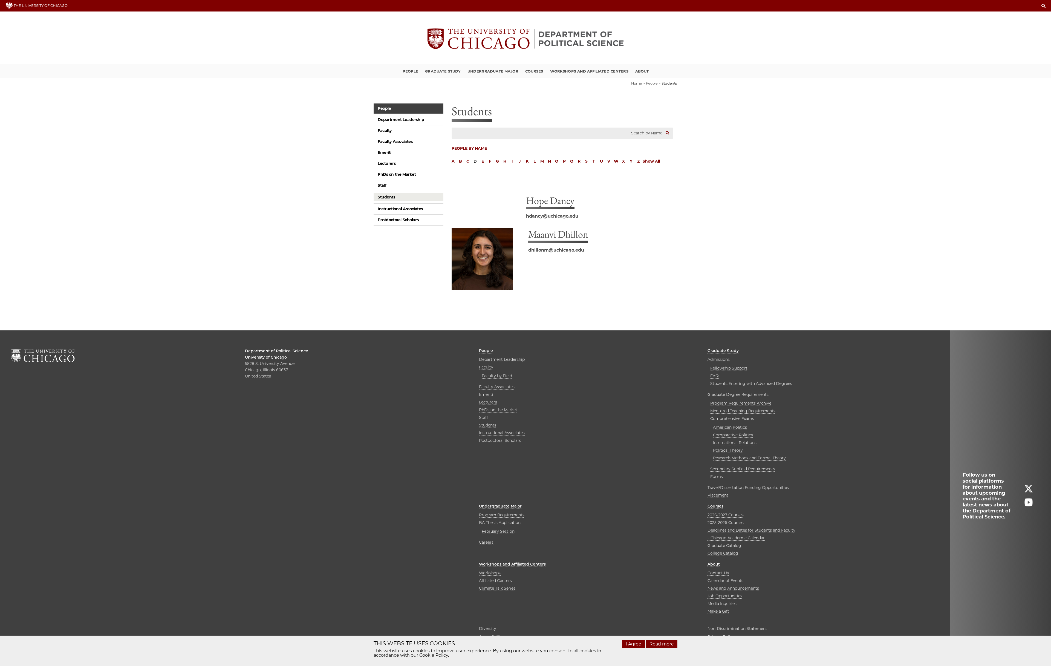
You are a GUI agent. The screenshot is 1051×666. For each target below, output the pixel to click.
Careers (486, 542)
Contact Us (718, 572)
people (652, 83)
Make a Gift (718, 611)
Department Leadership (401, 119)
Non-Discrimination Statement (737, 628)
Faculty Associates (395, 141)
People (410, 71)
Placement (718, 495)
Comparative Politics (733, 435)
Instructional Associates (400, 208)
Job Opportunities (725, 595)
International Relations (735, 442)
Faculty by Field (497, 375)
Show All (651, 161)
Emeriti (384, 152)
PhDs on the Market (397, 174)
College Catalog (723, 553)
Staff (382, 185)
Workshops (490, 572)
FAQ (714, 375)
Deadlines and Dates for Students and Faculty (751, 530)
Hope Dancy (550, 200)
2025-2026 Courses (726, 522)
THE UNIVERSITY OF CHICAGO (40, 5)
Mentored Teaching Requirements (742, 410)
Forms (716, 476)
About (642, 71)
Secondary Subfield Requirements (742, 468)
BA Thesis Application (500, 522)
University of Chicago (266, 357)
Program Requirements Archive (740, 403)
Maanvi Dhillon (558, 234)
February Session (498, 531)
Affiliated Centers (495, 580)
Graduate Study (443, 71)
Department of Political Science (276, 350)
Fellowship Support (728, 368)
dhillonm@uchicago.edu (556, 250)
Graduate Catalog (724, 545)
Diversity (487, 628)
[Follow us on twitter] (1028, 491)
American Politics (730, 427)
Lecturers (386, 163)
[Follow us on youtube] (1028, 504)
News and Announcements (733, 588)
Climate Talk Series (497, 588)
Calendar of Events (725, 580)
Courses (534, 71)
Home (636, 83)
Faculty (385, 130)
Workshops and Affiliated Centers (589, 71)
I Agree (633, 644)
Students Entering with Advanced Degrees (751, 383)
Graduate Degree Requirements (738, 394)
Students (386, 197)
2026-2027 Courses (726, 514)
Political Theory (728, 450)
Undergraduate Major (492, 71)
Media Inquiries (722, 603)
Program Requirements (501, 514)
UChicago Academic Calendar (736, 537)
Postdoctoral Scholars (398, 219)
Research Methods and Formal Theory (749, 457)
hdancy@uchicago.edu (552, 216)
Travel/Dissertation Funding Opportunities (748, 487)
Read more (661, 644)
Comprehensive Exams (732, 418)
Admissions (719, 359)
